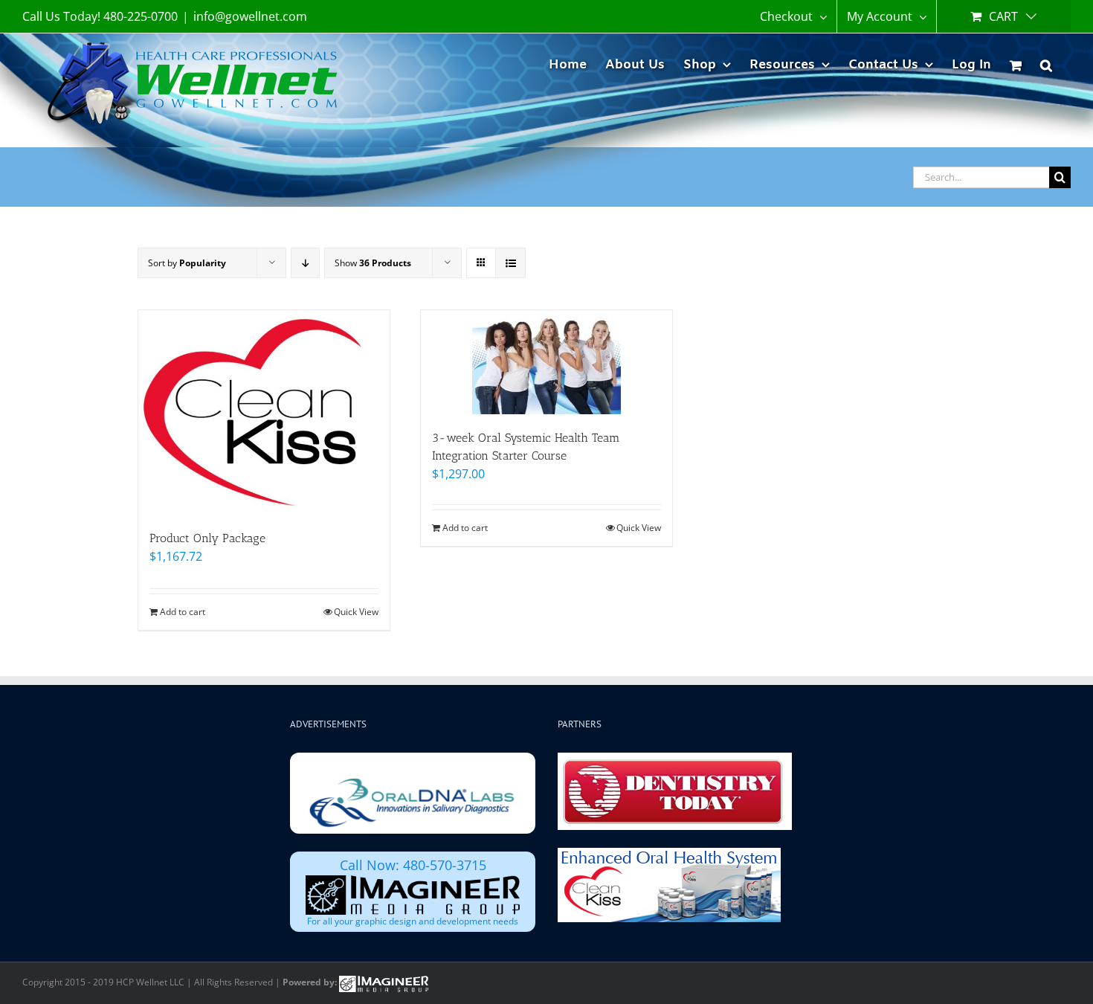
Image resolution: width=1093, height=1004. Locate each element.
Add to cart (182, 611)
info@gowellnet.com (250, 16)
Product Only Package (207, 538)
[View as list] (510, 262)
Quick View (356, 611)
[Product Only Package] (264, 412)
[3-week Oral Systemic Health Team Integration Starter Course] (546, 362)
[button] (1046, 62)
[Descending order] (305, 263)
